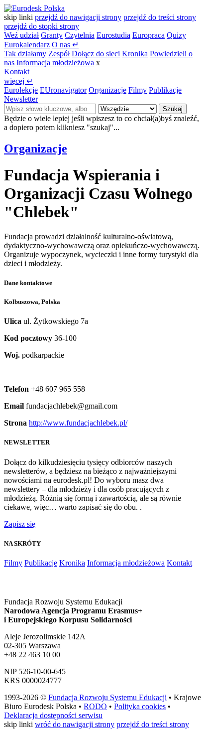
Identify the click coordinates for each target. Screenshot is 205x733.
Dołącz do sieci (96, 53)
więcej (18, 81)
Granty (52, 35)
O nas (65, 44)
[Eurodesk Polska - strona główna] (34, 8)
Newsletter (21, 99)
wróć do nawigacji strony (74, 724)
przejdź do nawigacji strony (78, 17)
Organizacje (107, 90)
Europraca (148, 35)
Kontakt (16, 71)
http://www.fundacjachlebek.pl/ (78, 423)
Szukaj (173, 109)
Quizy (176, 35)
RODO (95, 706)
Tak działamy (25, 53)
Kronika (135, 53)
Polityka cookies (140, 706)
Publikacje (165, 90)
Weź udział (21, 35)
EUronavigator (63, 90)
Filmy (137, 90)
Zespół (59, 53)
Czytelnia (80, 35)
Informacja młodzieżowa (55, 62)
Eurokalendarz (27, 44)
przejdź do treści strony (159, 17)
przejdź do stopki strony (41, 26)
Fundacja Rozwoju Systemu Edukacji (107, 697)
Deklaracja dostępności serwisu (53, 715)
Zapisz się (19, 524)
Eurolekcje (21, 90)
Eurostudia (113, 35)
